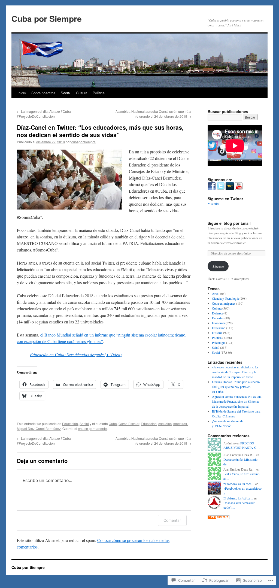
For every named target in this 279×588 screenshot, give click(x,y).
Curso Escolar (129, 423)
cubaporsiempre (83, 142)
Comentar (172, 520)
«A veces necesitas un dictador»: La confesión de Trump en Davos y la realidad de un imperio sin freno (235, 372)
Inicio (21, 92)
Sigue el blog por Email (229, 223)
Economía (218, 323)
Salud (215, 347)
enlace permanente (92, 428)
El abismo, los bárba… (238, 498)
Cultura (81, 92)
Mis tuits (213, 203)
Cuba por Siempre (46, 18)
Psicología (218, 342)
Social (66, 92)
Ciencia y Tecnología (225, 298)
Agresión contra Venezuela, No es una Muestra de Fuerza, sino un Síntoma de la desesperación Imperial (236, 401)
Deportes (218, 318)
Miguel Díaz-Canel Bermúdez (39, 428)
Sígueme (218, 266)
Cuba (113, 423)
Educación (70, 423)
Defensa (217, 313)
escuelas (165, 423)
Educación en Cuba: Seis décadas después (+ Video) (76, 354)
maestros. (180, 423)
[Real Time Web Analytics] (218, 518)
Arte (215, 293)
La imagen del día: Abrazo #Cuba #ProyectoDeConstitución (44, 114)
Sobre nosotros (43, 92)
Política (99, 92)
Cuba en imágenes (223, 303)
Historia (217, 333)
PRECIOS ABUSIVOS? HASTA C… (241, 445)
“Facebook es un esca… (238, 483)
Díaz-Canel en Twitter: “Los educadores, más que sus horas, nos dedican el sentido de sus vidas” (100, 131)
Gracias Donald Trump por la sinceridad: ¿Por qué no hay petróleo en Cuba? (236, 387)
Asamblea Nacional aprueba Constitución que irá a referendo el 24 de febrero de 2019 (153, 114)
